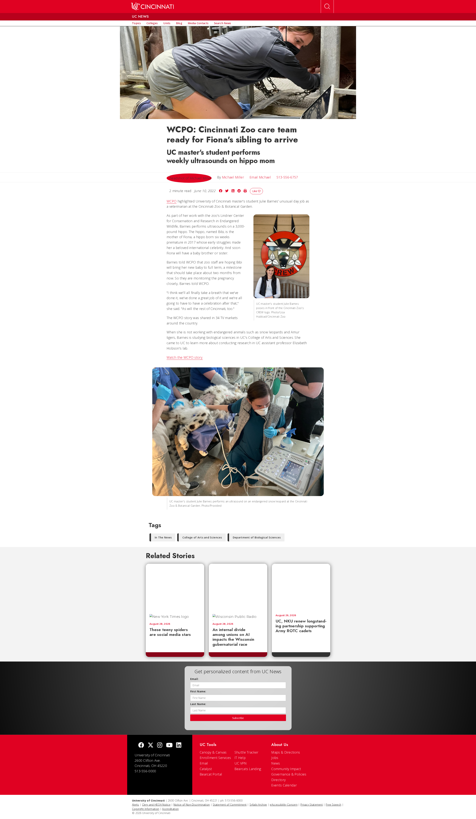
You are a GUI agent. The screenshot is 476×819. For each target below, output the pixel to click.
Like (255, 191)
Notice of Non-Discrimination (191, 804)
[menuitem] (136, 23)
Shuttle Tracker (246, 752)
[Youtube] (169, 745)
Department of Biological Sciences (257, 537)
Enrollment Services (215, 757)
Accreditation (170, 809)
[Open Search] (327, 6)
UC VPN (240, 763)
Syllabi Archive (258, 804)
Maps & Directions (285, 752)
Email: (194, 679)
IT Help (240, 757)
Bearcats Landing (247, 769)
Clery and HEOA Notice (156, 804)
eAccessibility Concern (284, 804)
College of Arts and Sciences (202, 537)
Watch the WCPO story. (185, 357)
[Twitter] (151, 745)
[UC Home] (152, 6)
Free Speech (333, 804)
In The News (163, 537)
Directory (278, 780)
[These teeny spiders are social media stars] (175, 587)
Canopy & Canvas (213, 752)
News (275, 763)
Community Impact (286, 769)
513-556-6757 (287, 177)
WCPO (171, 201)
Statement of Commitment (230, 804)
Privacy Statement (311, 804)
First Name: (198, 691)
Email (204, 763)
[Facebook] (141, 745)
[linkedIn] (178, 745)
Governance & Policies (288, 774)
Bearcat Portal (211, 774)
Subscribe (238, 718)
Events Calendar (284, 785)
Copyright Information (145, 809)
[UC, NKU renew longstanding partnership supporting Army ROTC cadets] (301, 587)
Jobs (274, 757)
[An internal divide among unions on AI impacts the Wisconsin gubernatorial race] (238, 587)
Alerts (135, 804)
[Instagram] (159, 745)
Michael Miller (233, 177)
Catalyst (206, 769)
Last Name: (198, 704)
